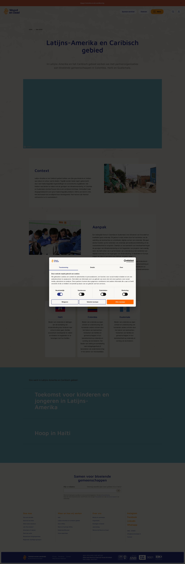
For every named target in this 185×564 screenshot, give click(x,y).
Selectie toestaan (92, 302)
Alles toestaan (120, 302)
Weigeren (65, 302)
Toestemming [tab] (63, 267)
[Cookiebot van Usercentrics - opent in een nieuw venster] (125, 261)
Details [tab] (92, 267)
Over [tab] (121, 267)
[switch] (81, 294)
